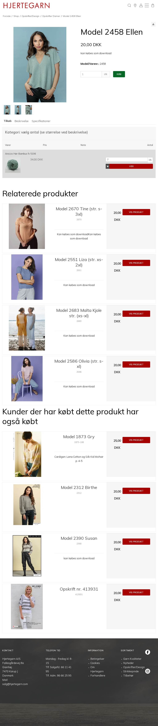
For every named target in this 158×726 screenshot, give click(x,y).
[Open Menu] (147, 5)
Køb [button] (119, 74)
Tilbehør (128, 675)
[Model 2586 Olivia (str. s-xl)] (26, 380)
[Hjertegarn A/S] (26, 5)
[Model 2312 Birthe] (26, 506)
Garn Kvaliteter (132, 658)
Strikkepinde (131, 671)
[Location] (135, 5)
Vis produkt (136, 212)
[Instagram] (147, 671)
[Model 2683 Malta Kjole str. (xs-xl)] (26, 329)
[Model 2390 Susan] (26, 557)
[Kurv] (152, 5)
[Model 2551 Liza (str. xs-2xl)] (26, 278)
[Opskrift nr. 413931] (26, 608)
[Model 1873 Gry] (26, 456)
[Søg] (129, 5)
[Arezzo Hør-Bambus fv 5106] (13, 165)
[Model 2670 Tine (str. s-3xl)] (26, 228)
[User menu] (141, 5)
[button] (153, 24)
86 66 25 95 (64, 675)
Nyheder (128, 663)
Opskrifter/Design (134, 667)
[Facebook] (147, 652)
